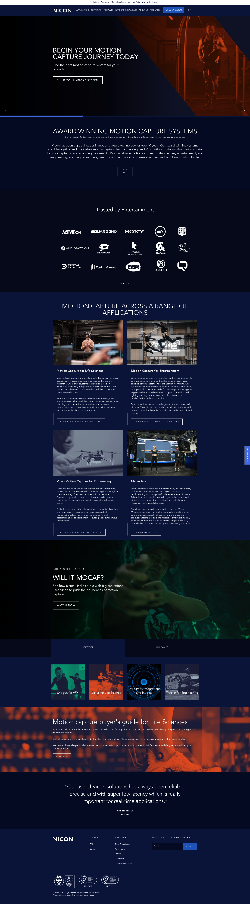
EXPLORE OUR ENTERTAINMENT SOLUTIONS (157, 422)
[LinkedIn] (163, 855)
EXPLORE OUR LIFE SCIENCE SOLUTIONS (81, 422)
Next (245, 111)
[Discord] (166, 855)
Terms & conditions (122, 844)
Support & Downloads (126, 10)
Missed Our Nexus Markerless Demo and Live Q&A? (125, 2)
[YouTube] (161, 855)
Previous (5, 111)
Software (96, 10)
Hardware (108, 10)
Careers (93, 849)
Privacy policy (120, 849)
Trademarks (119, 859)
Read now (61, 757)
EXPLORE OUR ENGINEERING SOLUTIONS (81, 532)
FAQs (92, 844)
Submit (190, 846)
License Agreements (123, 863)
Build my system (174, 10)
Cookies (118, 854)
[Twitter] (155, 855)
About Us (143, 10)
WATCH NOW (66, 605)
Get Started (125, 171)
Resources (155, 10)
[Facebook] (153, 855)
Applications (82, 10)
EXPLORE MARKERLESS (146, 532)
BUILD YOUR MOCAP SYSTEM (78, 80)
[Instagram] (158, 855)
